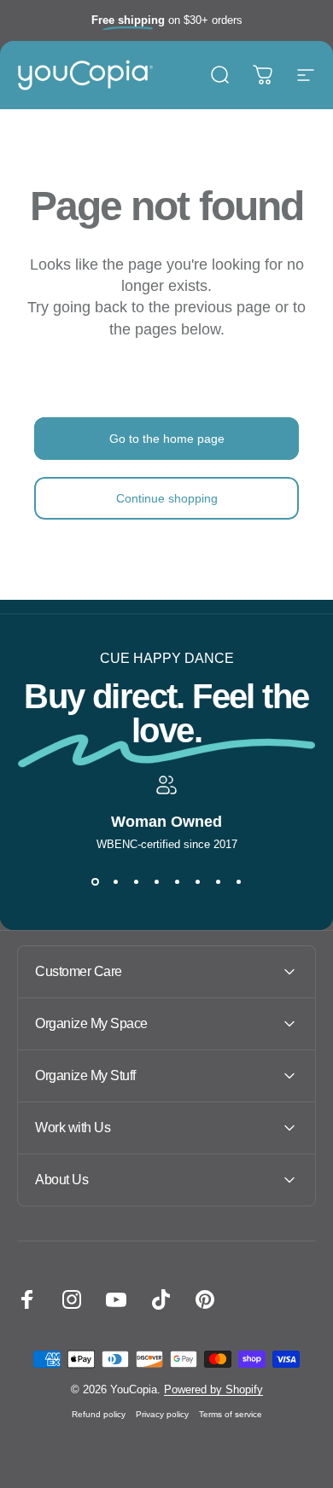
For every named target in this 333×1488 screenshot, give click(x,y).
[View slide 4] (156, 881)
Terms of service (230, 1414)
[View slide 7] (217, 881)
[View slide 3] (136, 881)
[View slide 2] (115, 881)
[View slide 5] (176, 881)
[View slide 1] (95, 881)
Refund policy (99, 1414)
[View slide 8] (238, 881)
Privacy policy (162, 1414)
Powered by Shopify (213, 1389)
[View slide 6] (197, 881)
